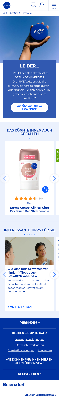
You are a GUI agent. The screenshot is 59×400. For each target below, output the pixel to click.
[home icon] (4, 13)
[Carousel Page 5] (34, 234)
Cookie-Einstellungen (21, 350)
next (54, 178)
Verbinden (29, 322)
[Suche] (33, 5)
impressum (45, 350)
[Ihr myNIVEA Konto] (42, 5)
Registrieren (29, 374)
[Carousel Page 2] (29, 138)
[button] (45, 189)
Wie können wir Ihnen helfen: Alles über (29, 361)
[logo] (6, 5)
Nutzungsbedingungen (29, 339)
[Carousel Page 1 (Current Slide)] (27, 138)
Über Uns (14, 13)
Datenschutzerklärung (30, 345)
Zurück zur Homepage (29, 107)
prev (4, 178)
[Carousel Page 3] (29, 234)
